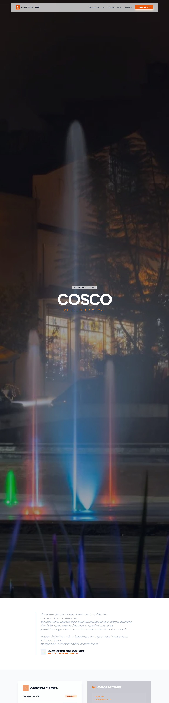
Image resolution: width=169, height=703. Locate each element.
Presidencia (94, 7)
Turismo (111, 7)
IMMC (119, 7)
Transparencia (144, 7)
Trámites (128, 7)
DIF (103, 7)
